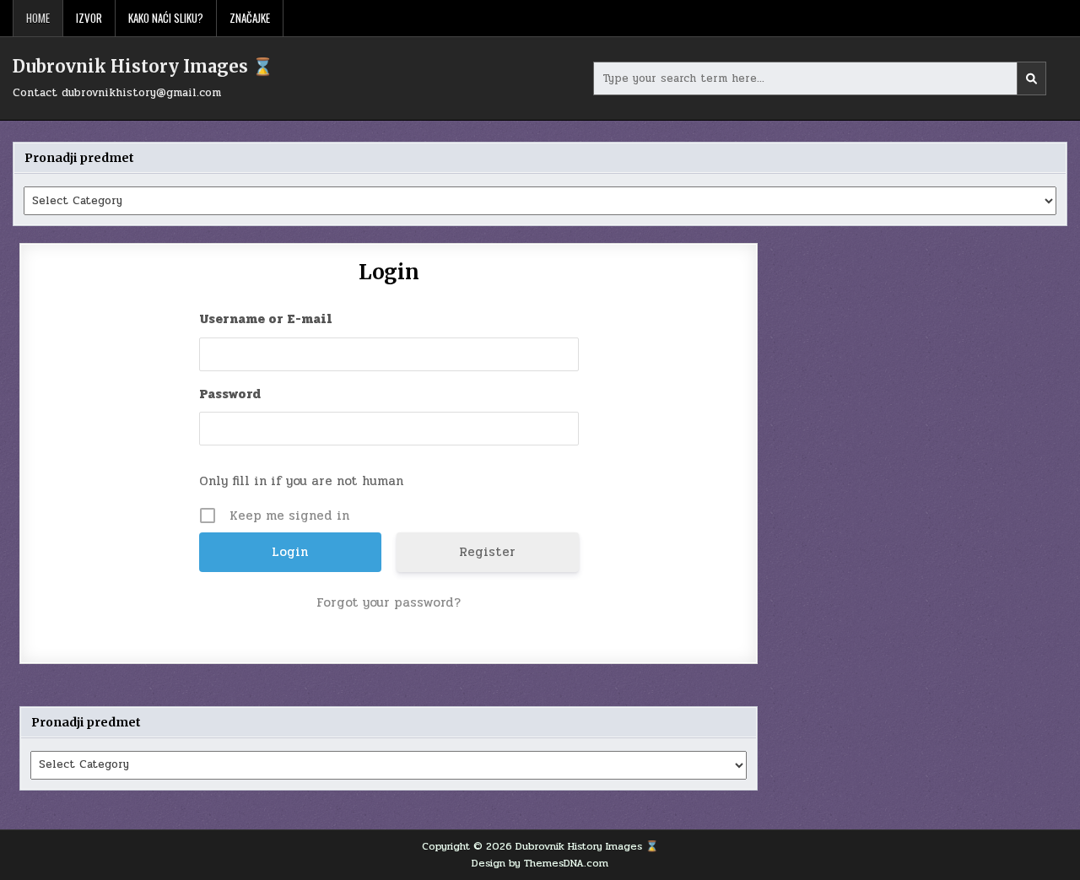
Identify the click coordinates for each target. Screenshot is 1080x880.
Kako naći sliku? (165, 17)
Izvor (89, 17)
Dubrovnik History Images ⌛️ (143, 66)
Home (38, 17)
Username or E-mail (265, 319)
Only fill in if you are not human (301, 481)
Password (230, 394)
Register (487, 552)
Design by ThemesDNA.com (540, 863)
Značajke (250, 17)
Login (389, 272)
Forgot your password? (388, 602)
